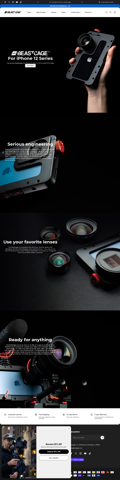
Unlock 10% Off (53, 452)
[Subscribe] (102, 437)
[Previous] (38, 2)
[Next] (82, 2)
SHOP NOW (30, 65)
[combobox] (107, 2)
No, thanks (53, 458)
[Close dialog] (68, 428)
